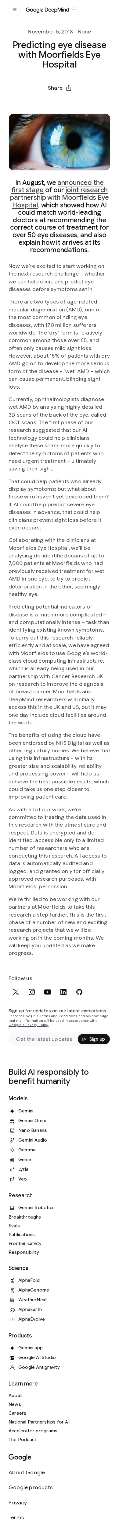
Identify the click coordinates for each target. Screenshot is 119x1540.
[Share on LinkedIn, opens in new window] (59, 102)
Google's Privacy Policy (29, 1025)
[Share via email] (75, 102)
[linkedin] (63, 992)
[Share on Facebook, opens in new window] (43, 102)
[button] (59, 88)
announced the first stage (57, 186)
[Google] (20, 1458)
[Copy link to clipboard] (91, 102)
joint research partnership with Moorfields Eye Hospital (59, 197)
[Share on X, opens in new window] (27, 102)
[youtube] (47, 992)
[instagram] (31, 992)
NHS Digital (70, 743)
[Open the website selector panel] (74, 9)
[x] (16, 992)
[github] (79, 992)
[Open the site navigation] (15, 9)
